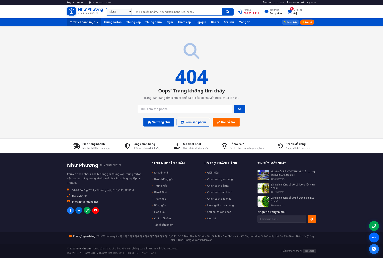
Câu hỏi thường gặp (219, 212)
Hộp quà (200, 22)
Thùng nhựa (153, 22)
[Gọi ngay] (87, 210)
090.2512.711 (271, 2)
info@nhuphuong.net (85, 201)
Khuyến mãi (161, 172)
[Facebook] (70, 210)
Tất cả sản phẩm (163, 225)
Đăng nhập (310, 2)
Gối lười (229, 22)
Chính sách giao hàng (220, 179)
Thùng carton (113, 22)
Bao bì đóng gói (163, 179)
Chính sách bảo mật (219, 198)
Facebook (294, 2)
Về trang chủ (161, 122)
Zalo (282, 2)
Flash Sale (291, 22)
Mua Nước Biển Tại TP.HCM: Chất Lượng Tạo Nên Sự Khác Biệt (293, 173)
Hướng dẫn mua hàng (220, 205)
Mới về (308, 22)
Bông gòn (160, 205)
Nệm (170, 22)
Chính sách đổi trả (218, 185)
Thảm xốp (184, 22)
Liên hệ (211, 218)
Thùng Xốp (133, 22)
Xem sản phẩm (196, 122)
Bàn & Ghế (160, 192)
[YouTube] (95, 210)
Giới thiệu (213, 172)
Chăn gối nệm (162, 218)
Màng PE (244, 22)
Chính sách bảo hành (219, 192)
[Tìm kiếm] (227, 11)
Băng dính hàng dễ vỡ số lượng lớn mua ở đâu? (293, 186)
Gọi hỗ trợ (228, 122)
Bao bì (215, 22)
